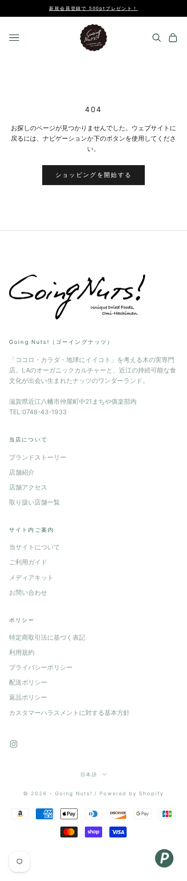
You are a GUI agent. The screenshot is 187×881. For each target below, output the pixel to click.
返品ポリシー (28, 697)
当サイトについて (34, 547)
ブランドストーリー (37, 457)
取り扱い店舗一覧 (34, 502)
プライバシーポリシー (41, 667)
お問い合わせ (28, 592)
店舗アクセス (28, 487)
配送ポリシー (28, 682)
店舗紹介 (21, 472)
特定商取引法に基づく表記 (47, 637)
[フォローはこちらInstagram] (13, 744)
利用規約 (21, 652)
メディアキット (31, 577)
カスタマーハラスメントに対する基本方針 (69, 712)
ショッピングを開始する (93, 174)
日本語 (89, 774)
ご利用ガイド (28, 562)
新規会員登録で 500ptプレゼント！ (93, 8)
